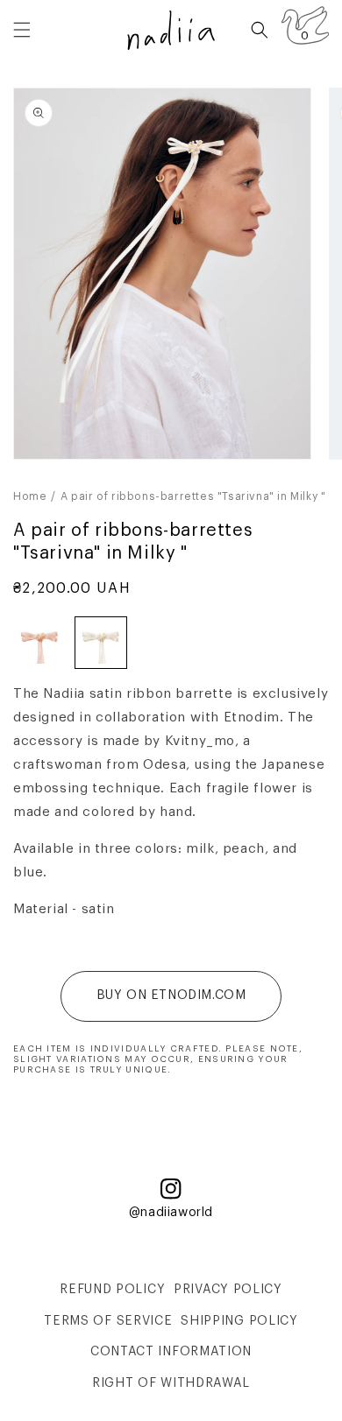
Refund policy (112, 1290)
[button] (22, 30)
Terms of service (108, 1321)
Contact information (171, 1352)
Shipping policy (239, 1321)
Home (29, 496)
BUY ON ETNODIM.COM (171, 995)
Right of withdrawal (171, 1383)
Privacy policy (228, 1290)
